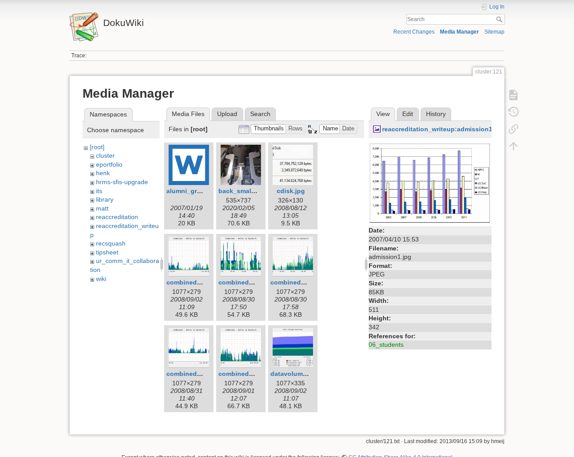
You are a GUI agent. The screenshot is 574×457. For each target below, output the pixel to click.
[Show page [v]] (513, 94)
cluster (105, 155)
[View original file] (430, 182)
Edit (407, 113)
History (436, 113)
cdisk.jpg (291, 190)
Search (500, 19)
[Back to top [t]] (513, 146)
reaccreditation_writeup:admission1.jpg (443, 129)
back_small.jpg (241, 190)
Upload (227, 113)
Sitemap (494, 32)
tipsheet (107, 252)
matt (102, 208)
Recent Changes (414, 32)
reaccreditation (117, 216)
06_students (386, 344)
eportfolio (109, 164)
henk (103, 173)
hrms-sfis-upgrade (122, 181)
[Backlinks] (513, 129)
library (104, 199)
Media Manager (459, 32)
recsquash (111, 243)
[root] (97, 147)
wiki (101, 278)
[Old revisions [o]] (513, 112)
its (99, 190)
